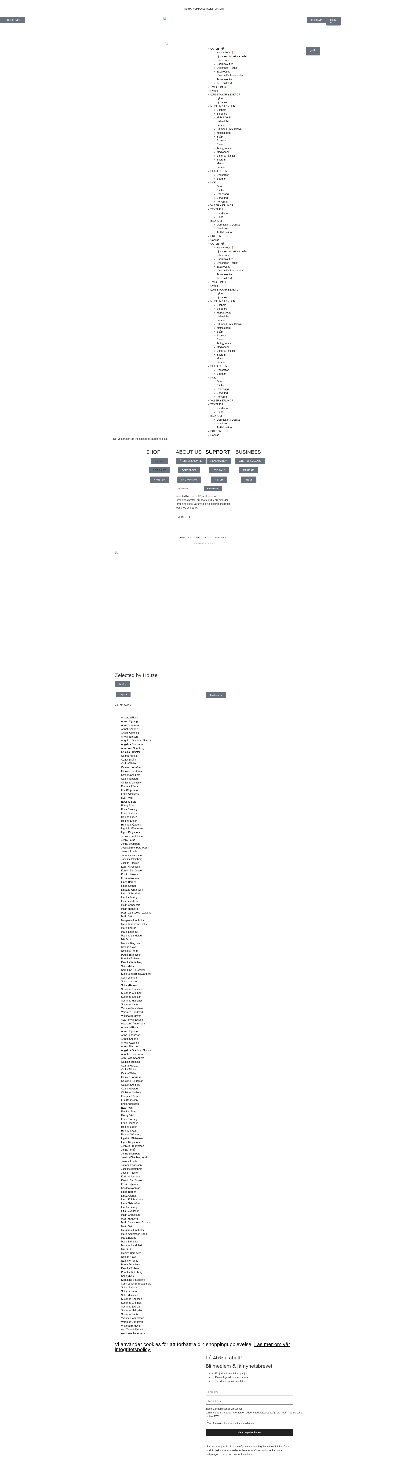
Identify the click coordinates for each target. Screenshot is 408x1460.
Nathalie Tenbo (129, 951)
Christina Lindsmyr (131, 782)
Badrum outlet (225, 64)
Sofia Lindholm (129, 977)
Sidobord (222, 113)
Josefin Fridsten (130, 863)
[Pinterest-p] (197, 528)
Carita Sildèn (128, 759)
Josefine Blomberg (131, 859)
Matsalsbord (224, 132)
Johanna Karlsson (131, 855)
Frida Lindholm (129, 813)
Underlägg (223, 194)
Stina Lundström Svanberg (136, 973)
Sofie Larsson (129, 981)
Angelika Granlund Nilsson (136, 740)
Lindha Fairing (129, 897)
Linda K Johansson (132, 889)
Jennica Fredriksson (132, 836)
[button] (159, 461)
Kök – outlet (223, 60)
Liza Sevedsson (130, 901)
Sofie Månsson (129, 985)
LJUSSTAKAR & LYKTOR (225, 94)
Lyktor (220, 98)
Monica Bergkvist (131, 943)
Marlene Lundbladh (132, 935)
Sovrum (221, 159)
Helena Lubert (129, 817)
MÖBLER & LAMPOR (222, 106)
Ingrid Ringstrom (130, 832)
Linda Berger (128, 882)
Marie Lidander (129, 931)
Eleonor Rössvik (130, 786)
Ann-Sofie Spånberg (132, 748)
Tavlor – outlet (225, 79)
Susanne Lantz (129, 1004)
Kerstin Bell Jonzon (132, 870)
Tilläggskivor (224, 148)
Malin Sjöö (127, 916)
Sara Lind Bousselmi (133, 970)
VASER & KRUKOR (221, 205)
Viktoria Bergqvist (131, 1016)
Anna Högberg (129, 721)
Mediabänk (223, 152)
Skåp (220, 136)
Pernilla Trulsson (130, 958)
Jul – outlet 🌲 (225, 83)
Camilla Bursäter (130, 752)
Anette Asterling (130, 733)
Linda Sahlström (130, 893)
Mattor (220, 163)
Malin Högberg (129, 908)
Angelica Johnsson (132, 744)
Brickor (221, 190)
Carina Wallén (129, 763)
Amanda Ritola (129, 717)
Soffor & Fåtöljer (226, 155)
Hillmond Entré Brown (229, 129)
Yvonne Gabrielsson (132, 1008)
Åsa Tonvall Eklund (132, 1019)
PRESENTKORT (220, 236)
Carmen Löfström (131, 767)
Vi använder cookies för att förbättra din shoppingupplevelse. (202, 1346)
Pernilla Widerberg (131, 962)
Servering (222, 198)
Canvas (214, 240)
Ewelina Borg (128, 801)
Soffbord (221, 110)
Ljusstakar (222, 102)
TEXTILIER (216, 209)
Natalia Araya (128, 947)
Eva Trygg (127, 798)
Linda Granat (128, 886)
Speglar (221, 178)
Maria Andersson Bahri (134, 924)
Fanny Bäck (128, 805)
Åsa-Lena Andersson (133, 1023)
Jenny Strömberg (130, 843)
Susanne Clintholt (131, 993)
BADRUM (216, 220)
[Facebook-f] (180, 528)
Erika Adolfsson (130, 794)
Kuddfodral (223, 213)
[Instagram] (188, 528)
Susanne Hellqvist (131, 1000)
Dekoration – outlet (227, 67)
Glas (219, 186)
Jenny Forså (128, 840)
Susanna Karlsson (131, 989)
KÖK (213, 182)
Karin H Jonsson (130, 866)
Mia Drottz (127, 939)
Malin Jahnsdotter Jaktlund (136, 912)
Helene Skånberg (131, 824)
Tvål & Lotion (224, 232)
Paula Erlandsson (131, 954)
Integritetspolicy (202, 537)
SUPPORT (218, 452)
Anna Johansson (130, 725)
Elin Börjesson (129, 790)
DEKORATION (218, 171)
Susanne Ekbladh (131, 996)
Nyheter (214, 90)
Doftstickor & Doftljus (228, 224)
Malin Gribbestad (130, 905)
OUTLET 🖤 (217, 48)
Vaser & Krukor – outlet (230, 75)
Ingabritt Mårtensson (132, 828)
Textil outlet (223, 71)
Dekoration (223, 175)
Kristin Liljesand (130, 874)
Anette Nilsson (129, 736)
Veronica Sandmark (132, 1012)
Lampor (221, 125)
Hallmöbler (223, 121)
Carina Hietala (129, 755)
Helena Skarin (129, 820)
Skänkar (221, 140)
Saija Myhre (128, 966)
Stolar (220, 144)
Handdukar (223, 228)
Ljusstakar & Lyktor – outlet (232, 56)
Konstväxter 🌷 (225, 52)
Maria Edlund (128, 928)
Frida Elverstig (129, 809)
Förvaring (222, 201)
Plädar (220, 217)
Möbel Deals (224, 117)
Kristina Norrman (130, 878)
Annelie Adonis (129, 729)
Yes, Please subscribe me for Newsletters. (231, 1423)
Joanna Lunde (129, 851)
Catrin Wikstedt (129, 778)
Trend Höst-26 (218, 87)
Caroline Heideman (132, 771)
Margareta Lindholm (132, 920)
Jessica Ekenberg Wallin (135, 847)
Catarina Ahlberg (130, 775)
